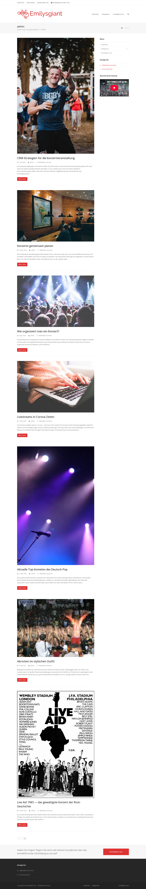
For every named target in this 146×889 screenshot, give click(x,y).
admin (32, 162)
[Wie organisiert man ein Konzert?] (55, 301)
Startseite (104, 45)
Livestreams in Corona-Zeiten (35, 417)
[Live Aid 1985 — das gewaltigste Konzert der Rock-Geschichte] (55, 744)
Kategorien (105, 49)
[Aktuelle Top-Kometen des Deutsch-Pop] (55, 505)
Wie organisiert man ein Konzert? (38, 331)
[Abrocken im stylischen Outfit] (55, 628)
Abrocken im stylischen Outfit (36, 661)
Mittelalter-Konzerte (44, 162)
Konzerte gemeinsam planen (35, 246)
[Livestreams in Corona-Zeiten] (55, 386)
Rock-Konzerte (107, 69)
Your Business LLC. (30, 885)
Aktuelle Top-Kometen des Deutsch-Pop (42, 569)
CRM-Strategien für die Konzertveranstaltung (46, 158)
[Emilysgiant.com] (40, 14)
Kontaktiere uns (106, 53)
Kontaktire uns (116, 852)
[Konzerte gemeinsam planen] (55, 216)
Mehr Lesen (22, 179)
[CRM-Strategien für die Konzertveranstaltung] (55, 96)
